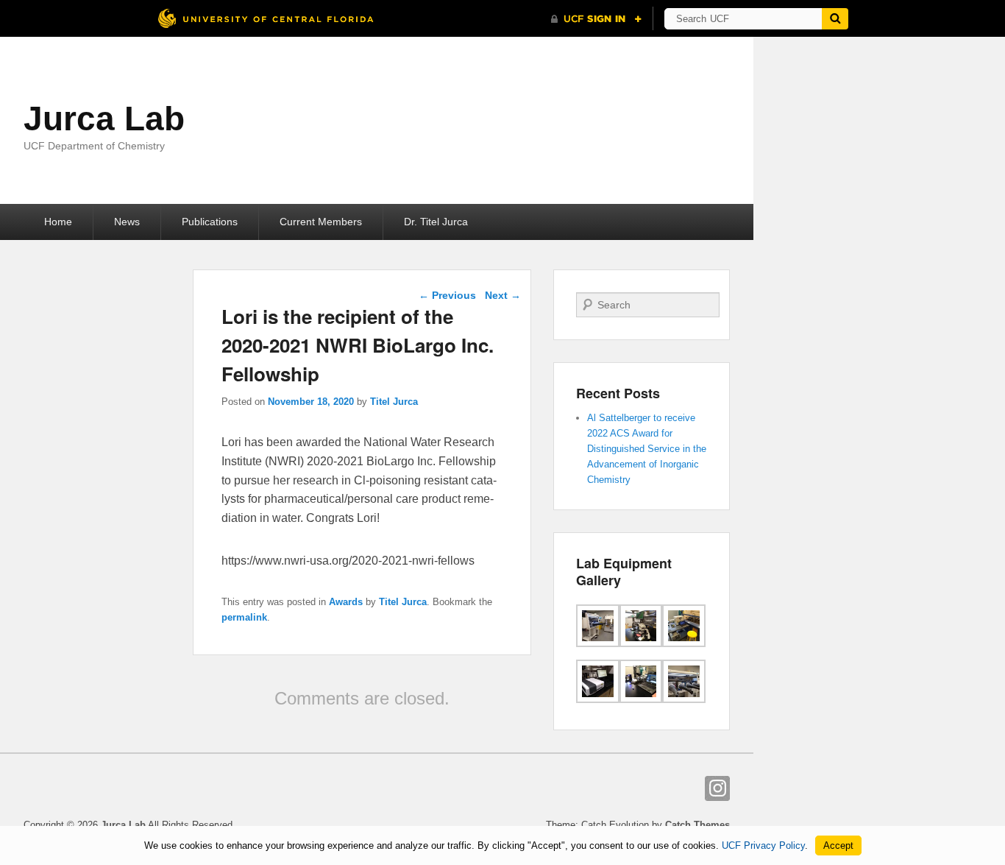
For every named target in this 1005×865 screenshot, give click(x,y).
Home (58, 221)
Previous (447, 295)
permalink (244, 617)
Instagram (717, 788)
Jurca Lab (104, 118)
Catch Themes (697, 824)
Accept (838, 845)
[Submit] (835, 18)
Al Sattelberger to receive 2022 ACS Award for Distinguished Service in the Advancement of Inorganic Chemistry (646, 448)
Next (503, 295)
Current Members (321, 221)
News (127, 221)
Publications (210, 221)
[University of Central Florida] (265, 18)
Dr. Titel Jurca (436, 221)
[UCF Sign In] (596, 19)
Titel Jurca (394, 401)
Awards (346, 601)
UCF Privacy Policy (763, 845)
